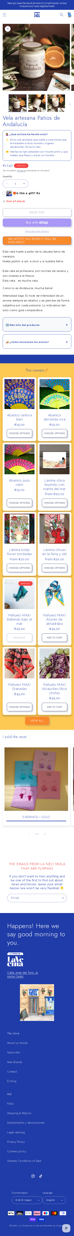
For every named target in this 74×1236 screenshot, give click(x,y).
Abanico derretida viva (54, 417)
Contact (12, 1071)
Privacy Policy (16, 1141)
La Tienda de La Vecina (30, 1226)
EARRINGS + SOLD (36, 817)
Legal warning (16, 1132)
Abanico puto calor (19, 482)
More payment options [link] (37, 231)
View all (37, 720)
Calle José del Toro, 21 (22, 972)
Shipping (21, 171)
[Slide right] (70, 104)
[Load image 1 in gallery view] (17, 103)
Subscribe (13, 1052)
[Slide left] (4, 104)
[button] (4, 15)
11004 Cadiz (15, 976)
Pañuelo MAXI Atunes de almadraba (54, 619)
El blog (11, 1081)
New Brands (14, 1062)
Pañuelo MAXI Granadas (19, 687)
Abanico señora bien (19, 417)
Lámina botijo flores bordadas (19, 552)
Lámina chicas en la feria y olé (54, 552)
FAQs (10, 1103)
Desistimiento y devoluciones (26, 1122)
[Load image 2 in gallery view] (37, 103)
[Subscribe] (63, 898)
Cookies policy (16, 1151)
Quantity (7, 176)
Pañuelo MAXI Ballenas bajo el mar (19, 619)
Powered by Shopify (53, 1226)
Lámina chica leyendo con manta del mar (54, 485)
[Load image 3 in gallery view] (56, 103)
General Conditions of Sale (24, 1160)
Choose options (19, 433)
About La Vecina (17, 1043)
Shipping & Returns (19, 1113)
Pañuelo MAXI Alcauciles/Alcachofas (54, 689)
